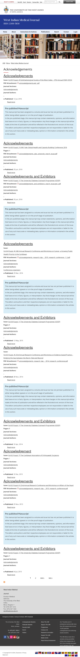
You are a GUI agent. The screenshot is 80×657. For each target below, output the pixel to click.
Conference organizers (12, 270)
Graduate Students (27, 624)
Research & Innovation (47, 632)
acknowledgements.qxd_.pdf (29, 83)
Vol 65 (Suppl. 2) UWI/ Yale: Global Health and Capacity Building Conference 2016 (37, 147)
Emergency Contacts (8, 617)
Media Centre (44, 638)
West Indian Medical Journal (19, 63)
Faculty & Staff (26, 627)
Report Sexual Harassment (48, 640)
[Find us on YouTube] (14, 638)
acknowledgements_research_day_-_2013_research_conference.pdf (43, 488)
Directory (29, 2)
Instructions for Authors (28, 32)
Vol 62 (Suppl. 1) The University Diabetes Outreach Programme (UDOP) (34, 553)
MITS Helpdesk (29, 617)
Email (24, 2)
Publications (45, 32)
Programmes (44, 627)
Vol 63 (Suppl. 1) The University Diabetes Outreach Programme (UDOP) (34, 425)
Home (5, 32)
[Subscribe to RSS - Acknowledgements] (4, 582)
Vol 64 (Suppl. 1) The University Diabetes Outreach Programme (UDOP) (34, 322)
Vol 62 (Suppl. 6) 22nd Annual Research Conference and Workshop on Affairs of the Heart (41, 485)
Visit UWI (20, 2)
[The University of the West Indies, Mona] (24, 9)
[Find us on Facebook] (5, 638)
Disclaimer (19, 652)
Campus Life (44, 630)
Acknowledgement (17, 450)
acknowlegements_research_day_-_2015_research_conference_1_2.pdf (44, 257)
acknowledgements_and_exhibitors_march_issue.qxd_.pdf (40, 184)
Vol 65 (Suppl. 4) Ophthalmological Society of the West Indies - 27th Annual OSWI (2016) (40, 80)
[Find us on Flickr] (11, 638)
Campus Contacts (19, 617)
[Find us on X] (8, 638)
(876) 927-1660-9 (14, 630)
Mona (8, 63)
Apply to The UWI (45, 624)
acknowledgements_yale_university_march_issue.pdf (38, 154)
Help (41, 2)
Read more (11, 102)
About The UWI (45, 622)
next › (42, 578)
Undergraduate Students (28, 622)
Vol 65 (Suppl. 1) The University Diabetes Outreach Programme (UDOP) (34, 181)
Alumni (24, 630)
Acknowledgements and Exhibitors (29, 176)
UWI (4, 63)
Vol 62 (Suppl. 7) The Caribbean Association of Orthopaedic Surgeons (33, 455)
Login (75, 32)
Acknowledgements (18, 75)
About (14, 32)
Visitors (24, 632)
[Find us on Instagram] (17, 638)
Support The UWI (45, 635)
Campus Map (35, 2)
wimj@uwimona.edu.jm (11, 611)
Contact (66, 32)
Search (56, 32)
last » (50, 578)
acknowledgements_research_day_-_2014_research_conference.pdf (43, 361)
